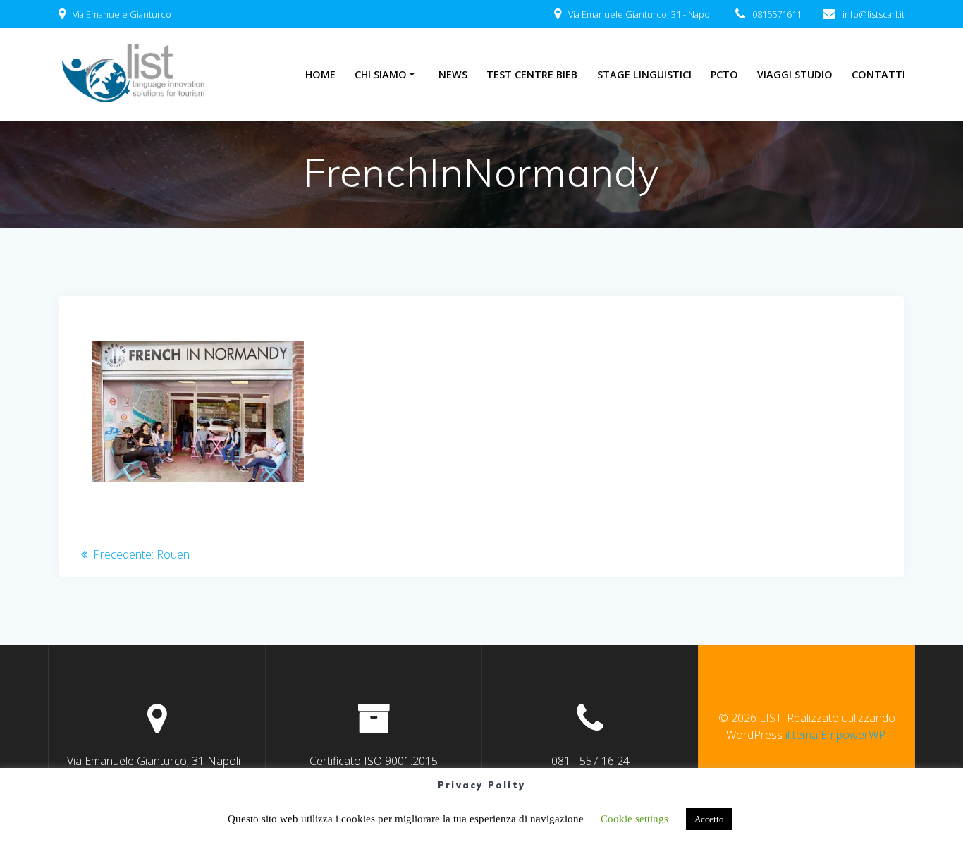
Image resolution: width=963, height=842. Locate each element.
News (452, 74)
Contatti (878, 74)
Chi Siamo (381, 74)
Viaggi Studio (795, 74)
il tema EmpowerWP (835, 735)
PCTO (724, 74)
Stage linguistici (644, 74)
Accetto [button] (709, 819)
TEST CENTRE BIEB (531, 74)
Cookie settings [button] (634, 818)
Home (320, 74)
